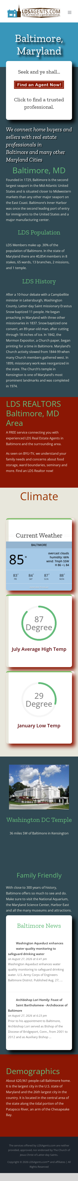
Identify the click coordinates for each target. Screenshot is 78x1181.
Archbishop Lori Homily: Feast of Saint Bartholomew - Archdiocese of (37, 1005)
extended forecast (39, 587)
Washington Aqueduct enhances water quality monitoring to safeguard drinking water (35, 948)
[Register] (39, 85)
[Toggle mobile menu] (70, 12)
